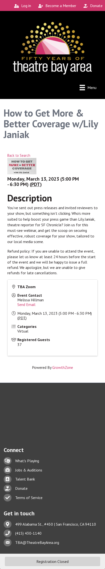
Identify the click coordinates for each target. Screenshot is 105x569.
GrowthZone (62, 367)
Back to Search (18, 155)
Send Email (26, 304)
